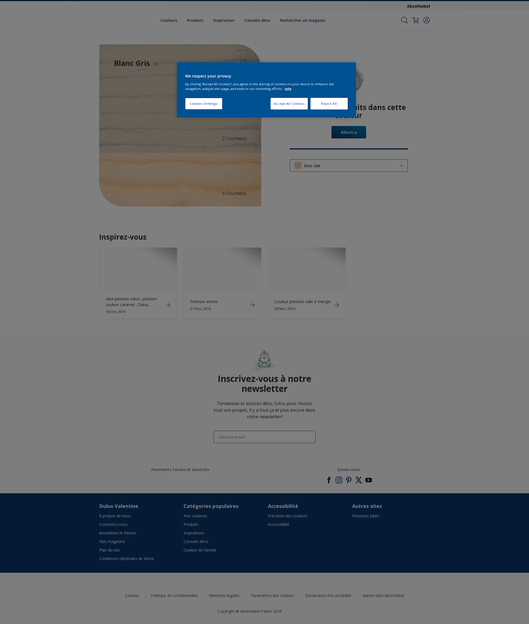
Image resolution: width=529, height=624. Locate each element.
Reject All (329, 103)
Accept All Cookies (289, 103)
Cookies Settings (204, 103)
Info (288, 89)
